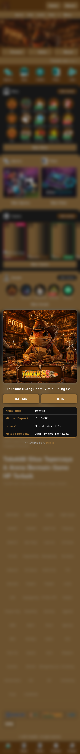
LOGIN (59, 399)
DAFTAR (21, 399)
